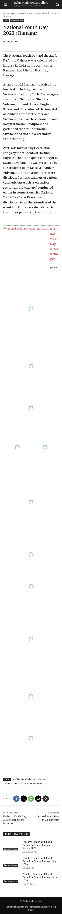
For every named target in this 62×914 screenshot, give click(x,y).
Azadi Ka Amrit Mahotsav (24, 779)
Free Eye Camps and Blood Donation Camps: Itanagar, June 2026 (39, 877)
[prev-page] (5, 890)
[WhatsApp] (31, 798)
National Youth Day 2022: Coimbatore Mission (14, 820)
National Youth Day (12, 783)
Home (6, 13)
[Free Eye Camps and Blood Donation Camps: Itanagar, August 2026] (11, 845)
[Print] (45, 798)
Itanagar (42, 779)
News (14, 13)
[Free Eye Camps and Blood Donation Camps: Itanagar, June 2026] (11, 878)
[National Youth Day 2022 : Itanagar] (25, 230)
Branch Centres (26, 13)
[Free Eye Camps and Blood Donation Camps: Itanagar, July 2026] (11, 862)
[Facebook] (16, 798)
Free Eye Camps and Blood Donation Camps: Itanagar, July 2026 (39, 861)
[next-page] (10, 890)
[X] (24, 798)
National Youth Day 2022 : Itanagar (54, 244)
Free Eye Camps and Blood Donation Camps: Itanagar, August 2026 (37, 845)
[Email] (38, 798)
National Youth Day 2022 (35, 783)
